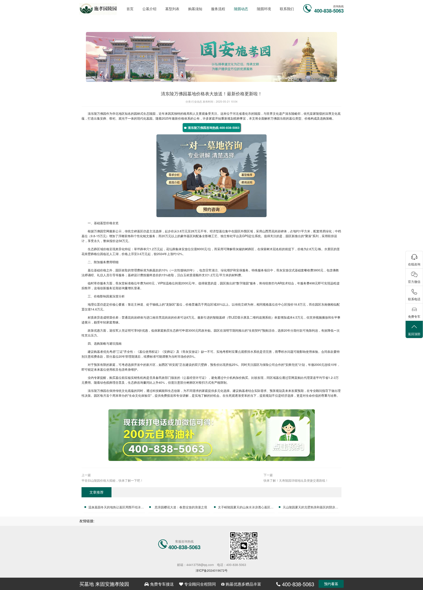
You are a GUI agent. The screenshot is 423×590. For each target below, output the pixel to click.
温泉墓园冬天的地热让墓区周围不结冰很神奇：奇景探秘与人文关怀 (116, 508)
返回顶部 (414, 334)
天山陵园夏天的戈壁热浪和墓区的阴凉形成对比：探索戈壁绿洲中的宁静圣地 (310, 508)
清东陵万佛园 (97, 113)
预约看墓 (331, 583)
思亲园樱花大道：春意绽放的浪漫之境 (181, 507)
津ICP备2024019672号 (212, 570)
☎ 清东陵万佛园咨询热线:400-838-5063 (211, 127)
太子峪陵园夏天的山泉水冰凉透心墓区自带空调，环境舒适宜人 (245, 508)
